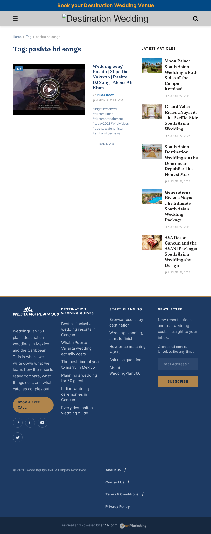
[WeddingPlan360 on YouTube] (42, 423)
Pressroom (106, 94)
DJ (19, 68)
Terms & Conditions (122, 494)
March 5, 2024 (105, 100)
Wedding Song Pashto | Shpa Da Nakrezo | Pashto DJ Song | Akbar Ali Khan (113, 77)
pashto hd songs (48, 37)
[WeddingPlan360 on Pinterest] (30, 423)
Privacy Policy (118, 506)
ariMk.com (109, 525)
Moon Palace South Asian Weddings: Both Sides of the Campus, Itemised (181, 74)
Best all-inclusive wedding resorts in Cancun (78, 329)
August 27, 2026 (178, 95)
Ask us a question (125, 360)
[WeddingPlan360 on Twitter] (18, 437)
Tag (29, 37)
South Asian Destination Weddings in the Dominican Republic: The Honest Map (181, 160)
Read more (106, 144)
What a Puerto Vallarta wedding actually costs (76, 348)
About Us (113, 470)
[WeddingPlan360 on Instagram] (18, 423)
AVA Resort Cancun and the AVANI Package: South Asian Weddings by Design (181, 251)
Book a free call (29, 405)
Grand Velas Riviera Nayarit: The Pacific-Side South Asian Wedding (181, 117)
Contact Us (115, 482)
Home (17, 37)
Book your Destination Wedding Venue (105, 5)
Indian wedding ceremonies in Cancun (75, 394)
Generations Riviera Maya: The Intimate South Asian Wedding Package (178, 205)
